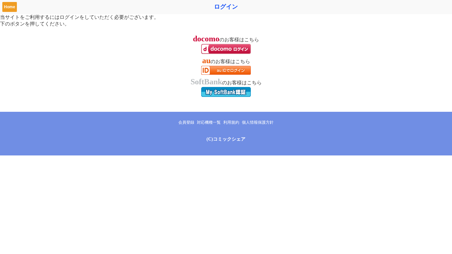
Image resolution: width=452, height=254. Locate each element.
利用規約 (231, 122)
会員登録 (186, 122)
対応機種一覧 (209, 122)
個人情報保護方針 (258, 122)
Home (9, 7)
